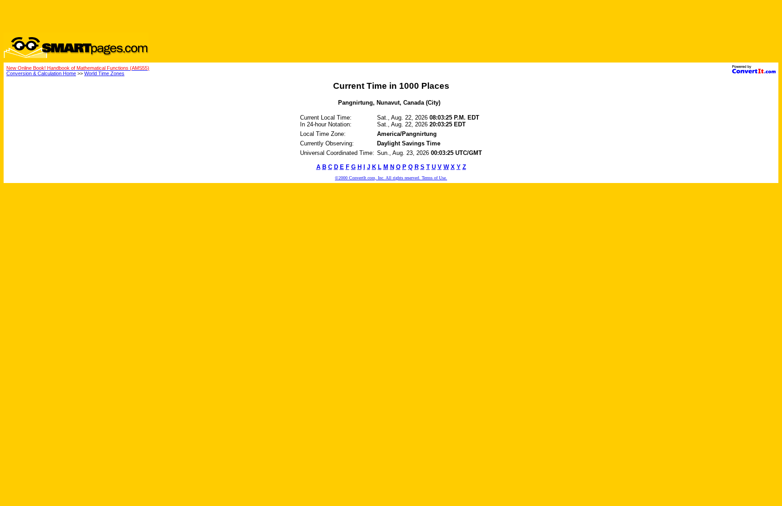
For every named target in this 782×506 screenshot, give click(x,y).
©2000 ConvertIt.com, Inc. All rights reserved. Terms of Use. (391, 177)
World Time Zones (104, 73)
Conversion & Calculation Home (41, 73)
